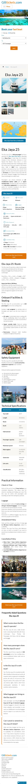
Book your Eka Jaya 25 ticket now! (14, 256)
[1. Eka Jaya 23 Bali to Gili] (14, 85)
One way (5, 33)
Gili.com (12, 2)
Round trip (12, 33)
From (3, 35)
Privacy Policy (5, 761)
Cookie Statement (6, 768)
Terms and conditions (7, 759)
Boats (7, 67)
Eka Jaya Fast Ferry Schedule (14, 140)
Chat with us (22, 783)
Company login (5, 762)
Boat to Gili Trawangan (7, 757)
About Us (4, 764)
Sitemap (4, 767)
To (2, 40)
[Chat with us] (0, 783)
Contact (4, 765)
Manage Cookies (6, 770)
